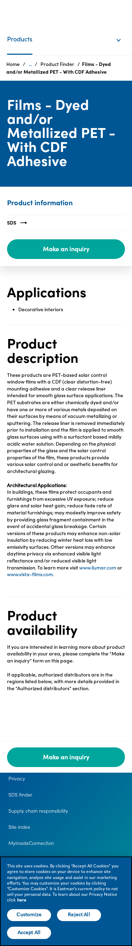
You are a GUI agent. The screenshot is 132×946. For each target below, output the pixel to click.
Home (13, 64)
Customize (29, 914)
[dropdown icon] (123, 33)
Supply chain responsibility (38, 811)
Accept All (29, 932)
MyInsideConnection (31, 843)
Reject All (79, 914)
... (30, 64)
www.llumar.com (97, 568)
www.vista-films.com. (30, 574)
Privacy (16, 778)
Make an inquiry (66, 249)
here (21, 900)
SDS (11, 222)
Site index (19, 827)
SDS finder (20, 795)
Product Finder (57, 64)
